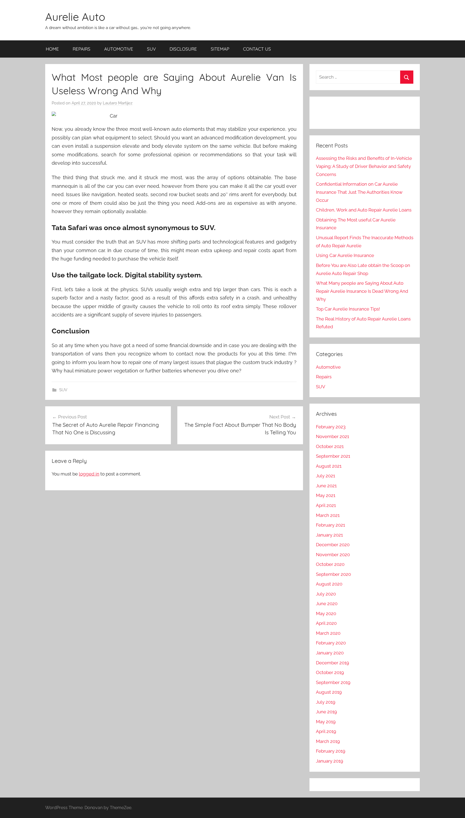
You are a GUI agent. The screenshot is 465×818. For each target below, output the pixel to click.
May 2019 (326, 721)
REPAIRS (81, 49)
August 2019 (329, 692)
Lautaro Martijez (117, 103)
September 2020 (333, 574)
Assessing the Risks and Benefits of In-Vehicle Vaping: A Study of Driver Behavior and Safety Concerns (364, 166)
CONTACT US (257, 49)
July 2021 (325, 475)
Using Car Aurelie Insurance (345, 255)
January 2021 (329, 535)
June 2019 (326, 711)
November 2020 (333, 554)
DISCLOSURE (183, 49)
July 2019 (325, 702)
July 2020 (326, 594)
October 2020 (330, 564)
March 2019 (328, 741)
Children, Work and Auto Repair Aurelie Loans (363, 210)
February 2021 (330, 525)
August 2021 (328, 466)
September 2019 (333, 682)
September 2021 (333, 456)
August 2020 (329, 584)
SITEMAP (220, 49)
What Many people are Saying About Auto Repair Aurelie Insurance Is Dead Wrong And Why (362, 291)
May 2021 (325, 495)
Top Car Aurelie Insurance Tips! (348, 309)
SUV (151, 49)
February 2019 (330, 751)
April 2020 (326, 623)
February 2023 (331, 426)
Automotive (328, 367)
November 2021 (332, 436)
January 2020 (330, 652)
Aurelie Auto (75, 16)
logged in (89, 474)
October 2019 (330, 672)
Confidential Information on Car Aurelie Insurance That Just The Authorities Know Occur (359, 192)
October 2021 (330, 446)
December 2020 (333, 544)
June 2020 (326, 603)
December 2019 (332, 662)
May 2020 (326, 613)
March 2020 (328, 633)
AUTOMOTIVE (118, 49)
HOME (52, 49)
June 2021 (326, 485)
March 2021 (328, 515)
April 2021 (326, 505)
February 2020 (331, 643)
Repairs (324, 376)
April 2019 (326, 731)
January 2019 (329, 761)
